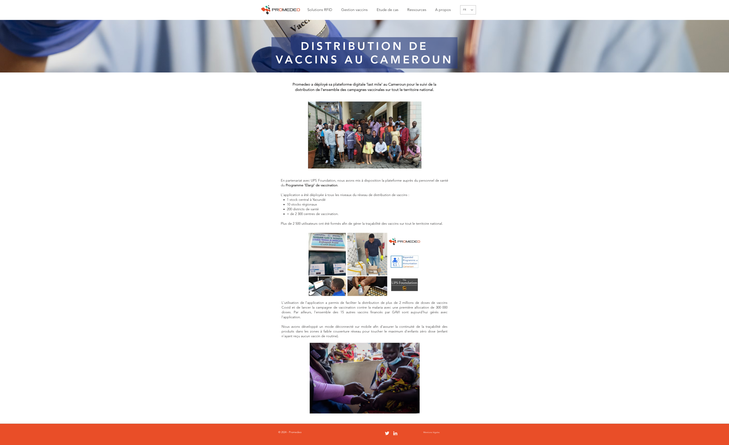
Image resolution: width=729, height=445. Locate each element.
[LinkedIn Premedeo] (395, 433)
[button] (320, 9)
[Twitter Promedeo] (387, 433)
